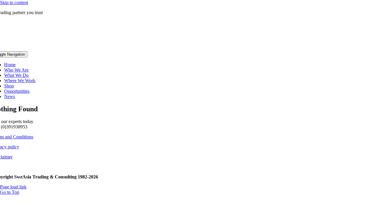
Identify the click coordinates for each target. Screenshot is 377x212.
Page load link (13, 186)
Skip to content (14, 2)
